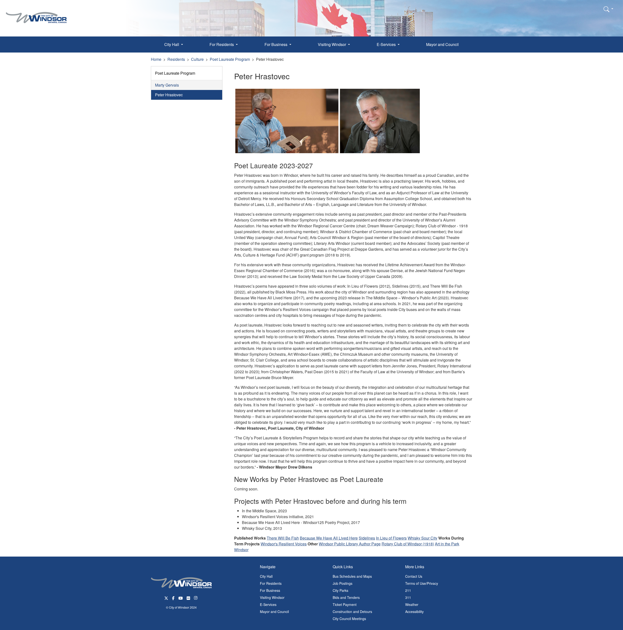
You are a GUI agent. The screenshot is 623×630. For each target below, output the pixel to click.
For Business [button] (276, 44)
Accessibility (414, 611)
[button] (608, 9)
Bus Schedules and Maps (352, 576)
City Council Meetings (349, 618)
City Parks (340, 590)
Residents (176, 59)
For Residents (271, 583)
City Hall (266, 576)
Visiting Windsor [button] (332, 44)
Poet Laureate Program (230, 59)
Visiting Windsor (272, 597)
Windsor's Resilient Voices (284, 544)
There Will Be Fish (283, 538)
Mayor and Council (442, 44)
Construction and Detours (352, 611)
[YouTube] (180, 597)
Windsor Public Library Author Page (350, 544)
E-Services (268, 604)
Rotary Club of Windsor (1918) (408, 544)
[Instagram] (196, 597)
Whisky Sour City (422, 538)
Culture (197, 59)
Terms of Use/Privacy (421, 583)
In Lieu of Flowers (391, 538)
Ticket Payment (345, 604)
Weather (411, 604)
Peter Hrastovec (169, 95)
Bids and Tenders (346, 597)
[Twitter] (166, 597)
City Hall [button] (172, 44)
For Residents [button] (222, 44)
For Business (270, 590)
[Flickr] (188, 597)
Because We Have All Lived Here (329, 538)
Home (156, 59)
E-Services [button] (387, 44)
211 (408, 590)
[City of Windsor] (36, 14)
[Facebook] (173, 597)
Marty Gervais (167, 85)
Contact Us (413, 576)
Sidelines (367, 538)
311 (408, 597)
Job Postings (342, 583)
